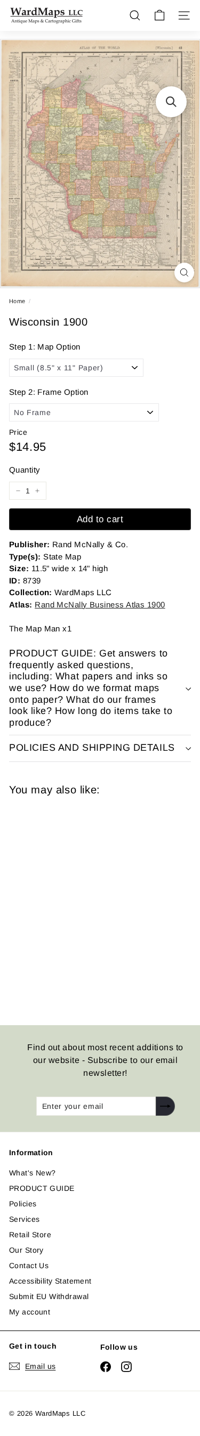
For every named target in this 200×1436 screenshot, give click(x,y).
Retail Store (30, 1234)
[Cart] (159, 15)
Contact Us (29, 1265)
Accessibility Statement (50, 1281)
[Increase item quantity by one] (37, 491)
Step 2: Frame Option (48, 391)
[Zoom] (184, 272)
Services (24, 1219)
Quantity (24, 469)
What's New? (32, 1173)
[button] (171, 101)
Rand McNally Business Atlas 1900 (100, 604)
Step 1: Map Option (45, 346)
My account (29, 1312)
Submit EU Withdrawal (49, 1296)
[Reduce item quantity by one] (18, 491)
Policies (22, 1203)
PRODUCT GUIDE (41, 1188)
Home (17, 301)
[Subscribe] (165, 1106)
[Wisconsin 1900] (84, 904)
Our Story (26, 1250)
